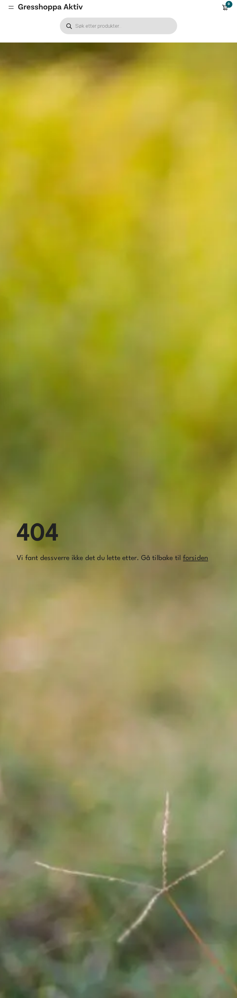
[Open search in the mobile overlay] (118, 25)
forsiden (195, 558)
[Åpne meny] (11, 7)
